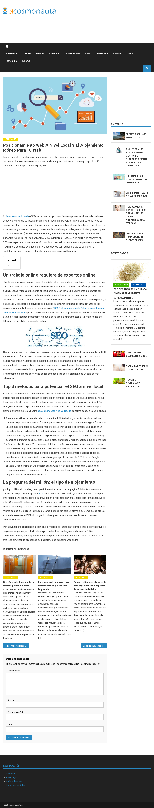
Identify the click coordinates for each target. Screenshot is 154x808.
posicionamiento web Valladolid (54, 410)
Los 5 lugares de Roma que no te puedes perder (135, 237)
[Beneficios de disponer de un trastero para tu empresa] (19, 564)
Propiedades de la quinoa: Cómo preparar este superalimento (130, 293)
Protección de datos (15, 785)
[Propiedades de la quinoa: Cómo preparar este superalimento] (130, 271)
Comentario (14, 670)
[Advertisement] (96, 25)
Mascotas (118, 53)
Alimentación (12, 53)
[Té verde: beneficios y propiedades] (119, 381)
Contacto (10, 774)
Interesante (102, 53)
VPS (41, 493)
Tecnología (11, 61)
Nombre (11, 700)
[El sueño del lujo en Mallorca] (119, 136)
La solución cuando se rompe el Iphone (95, 646)
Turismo (26, 61)
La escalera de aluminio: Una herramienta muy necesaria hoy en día (53, 586)
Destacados (119, 253)
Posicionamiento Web (17, 216)
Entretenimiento (72, 53)
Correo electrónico (16, 712)
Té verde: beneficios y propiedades (133, 383)
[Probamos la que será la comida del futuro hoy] (119, 177)
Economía (54, 53)
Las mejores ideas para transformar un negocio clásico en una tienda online (18, 646)
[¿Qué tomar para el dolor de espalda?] (119, 194)
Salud (130, 53)
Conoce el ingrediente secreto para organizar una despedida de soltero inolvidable (90, 586)
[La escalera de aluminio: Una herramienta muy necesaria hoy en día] (54, 564)
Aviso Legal (11, 777)
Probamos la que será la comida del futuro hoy (137, 179)
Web (10, 724)
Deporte (40, 53)
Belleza (27, 53)
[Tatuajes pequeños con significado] (119, 367)
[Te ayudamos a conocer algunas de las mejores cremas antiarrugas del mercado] (119, 208)
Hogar (88, 53)
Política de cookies (15, 781)
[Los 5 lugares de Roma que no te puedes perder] (119, 235)
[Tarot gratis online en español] (119, 354)
